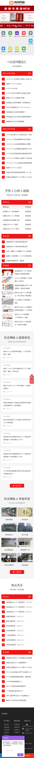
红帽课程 (3, 51)
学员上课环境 (9, 565)
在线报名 (28, 211)
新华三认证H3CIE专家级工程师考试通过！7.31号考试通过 (23, 310)
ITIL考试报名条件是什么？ (15, 691)
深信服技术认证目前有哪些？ (16, 112)
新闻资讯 (17, 51)
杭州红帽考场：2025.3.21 (15, 640)
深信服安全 (24, 36)
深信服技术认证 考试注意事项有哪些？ (19, 117)
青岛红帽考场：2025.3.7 (14, 626)
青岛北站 (25, 519)
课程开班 (17, 721)
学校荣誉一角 (25, 550)
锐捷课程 (3, 36)
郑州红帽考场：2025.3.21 (15, 645)
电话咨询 (27, 755)
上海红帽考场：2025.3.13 (14, 635)
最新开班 (10, 51)
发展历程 (6, 727)
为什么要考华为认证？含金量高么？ (18, 695)
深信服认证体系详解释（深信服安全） (19, 102)
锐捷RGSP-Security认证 (13, 84)
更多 (29, 73)
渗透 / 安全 (17, 36)
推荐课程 (17, 724)
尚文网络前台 (9, 550)
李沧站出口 (9, 535)
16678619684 (28, 733)
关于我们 (7, 721)
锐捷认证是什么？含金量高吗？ (16, 662)
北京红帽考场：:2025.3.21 (14, 630)
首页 (10, 36)
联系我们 (6, 732)
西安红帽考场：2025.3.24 (15, 621)
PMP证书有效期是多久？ (14, 681)
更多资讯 (18, 485)
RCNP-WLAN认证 (11, 88)
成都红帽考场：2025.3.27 (14, 616)
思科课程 (30, 43)
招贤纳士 (6, 735)
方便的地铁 (9, 519)
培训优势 (6, 730)
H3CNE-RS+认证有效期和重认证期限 (18, 144)
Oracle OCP (31, 36)
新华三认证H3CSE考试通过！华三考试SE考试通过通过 (23, 295)
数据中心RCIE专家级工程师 (15, 98)
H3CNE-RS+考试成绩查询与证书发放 (18, 139)
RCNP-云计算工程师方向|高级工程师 (18, 93)
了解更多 (18, 572)
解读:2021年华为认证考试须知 (16, 700)
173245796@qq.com (28, 726)
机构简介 (6, 724)
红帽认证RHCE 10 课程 (10, 224)
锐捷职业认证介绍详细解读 (15, 121)
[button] (16, 26)
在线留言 (24, 51)
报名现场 (25, 565)
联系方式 (27, 721)
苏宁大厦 (25, 535)
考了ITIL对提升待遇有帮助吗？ (16, 686)
